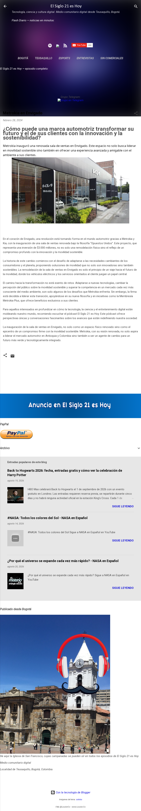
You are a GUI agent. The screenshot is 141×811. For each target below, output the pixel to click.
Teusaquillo (43, 58)
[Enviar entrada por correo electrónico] (12, 357)
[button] (136, 113)
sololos (79, 799)
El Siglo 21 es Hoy (66, 6)
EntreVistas (85, 58)
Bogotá (23, 58)
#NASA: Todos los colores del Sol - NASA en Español (47, 518)
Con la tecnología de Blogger (72, 792)
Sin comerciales (111, 58)
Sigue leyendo (123, 506)
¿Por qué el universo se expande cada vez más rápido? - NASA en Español (63, 561)
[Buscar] (136, 7)
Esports (64, 58)
